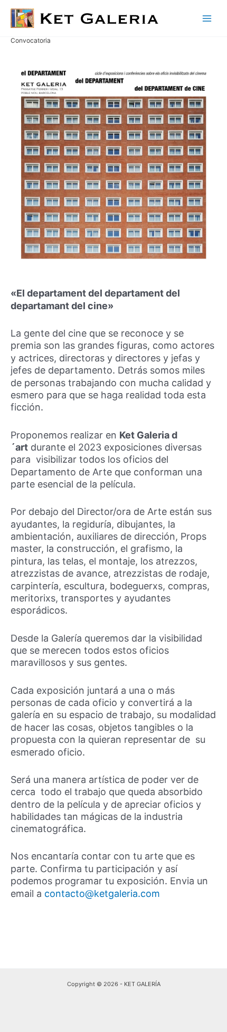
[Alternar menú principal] (206, 17)
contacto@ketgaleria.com (102, 893)
